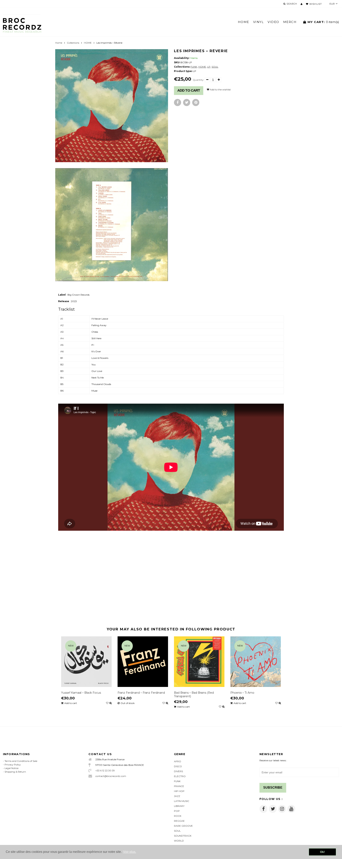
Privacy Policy (13, 764)
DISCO (178, 766)
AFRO (177, 761)
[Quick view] (110, 703)
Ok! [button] (322, 851)
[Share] (177, 102)
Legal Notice (11, 768)
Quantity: (198, 79)
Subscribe (272, 787)
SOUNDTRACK (182, 835)
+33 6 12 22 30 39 (105, 770)
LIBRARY (179, 805)
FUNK (194, 66)
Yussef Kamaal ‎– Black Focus (81, 692)
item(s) (323, 22)
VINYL (258, 22)
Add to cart (188, 90)
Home (58, 42)
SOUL (215, 66)
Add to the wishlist (220, 89)
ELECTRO (180, 776)
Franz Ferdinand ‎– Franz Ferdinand (141, 692)
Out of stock (128, 703)
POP (177, 810)
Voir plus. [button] (129, 851)
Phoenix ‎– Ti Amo (242, 692)
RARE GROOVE (183, 825)
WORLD (179, 840)
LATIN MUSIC (181, 801)
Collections (73, 42)
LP (208, 66)
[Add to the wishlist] (107, 703)
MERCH (290, 22)
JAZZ (177, 796)
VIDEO (273, 22)
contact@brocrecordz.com (110, 776)
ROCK (177, 815)
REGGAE (179, 820)
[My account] (301, 4)
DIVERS (178, 771)
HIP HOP (179, 791)
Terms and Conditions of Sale (21, 760)
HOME (243, 22)
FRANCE (179, 786)
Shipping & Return (15, 771)
